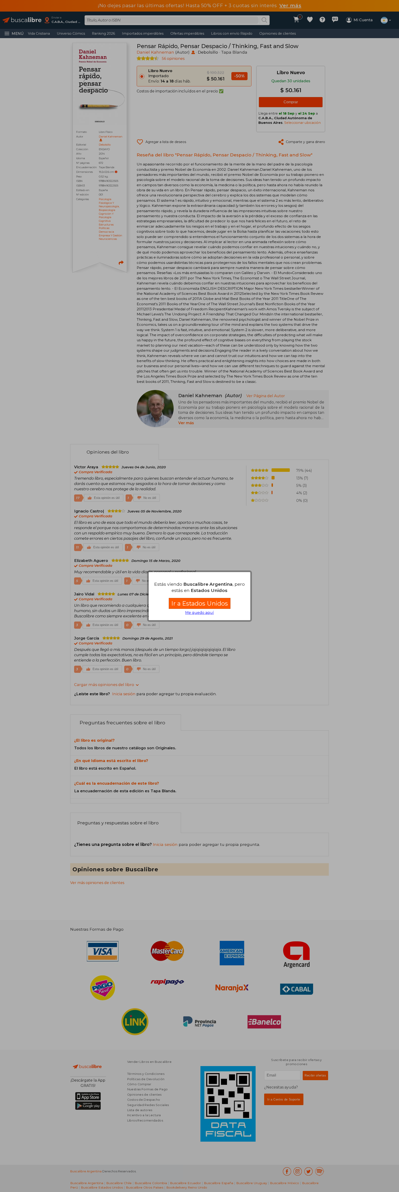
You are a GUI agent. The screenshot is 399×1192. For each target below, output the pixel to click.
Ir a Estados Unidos (199, 603)
